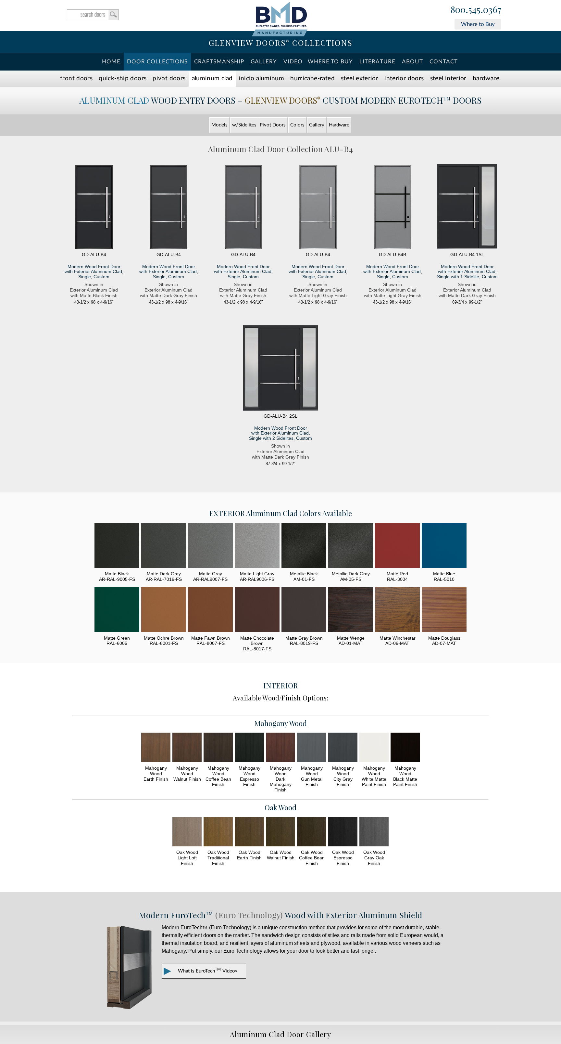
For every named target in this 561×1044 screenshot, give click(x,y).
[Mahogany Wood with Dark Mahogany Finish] (280, 748)
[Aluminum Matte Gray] (210, 546)
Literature (377, 61)
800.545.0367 (476, 9)
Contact (444, 61)
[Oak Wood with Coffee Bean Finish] (311, 832)
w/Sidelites (244, 125)
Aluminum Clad (212, 78)
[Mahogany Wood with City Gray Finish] (342, 748)
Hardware (486, 78)
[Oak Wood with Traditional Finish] (218, 832)
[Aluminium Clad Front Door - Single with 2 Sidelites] (280, 368)
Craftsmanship (219, 61)
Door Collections (157, 61)
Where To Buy (330, 61)
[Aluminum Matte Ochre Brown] (163, 610)
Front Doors (76, 78)
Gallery (264, 61)
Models (219, 125)
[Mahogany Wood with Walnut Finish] (187, 748)
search (93, 14)
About (412, 61)
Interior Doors (404, 78)
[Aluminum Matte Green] (116, 610)
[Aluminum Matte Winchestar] (397, 610)
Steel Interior (448, 78)
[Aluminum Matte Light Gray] (257, 546)
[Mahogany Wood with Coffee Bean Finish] (218, 748)
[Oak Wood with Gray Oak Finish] (374, 832)
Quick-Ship (122, 78)
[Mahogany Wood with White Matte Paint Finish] (374, 748)
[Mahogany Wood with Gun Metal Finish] (311, 748)
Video (293, 61)
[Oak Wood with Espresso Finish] (342, 832)
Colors (297, 125)
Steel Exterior (359, 78)
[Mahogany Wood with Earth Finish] (155, 748)
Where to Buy (478, 24)
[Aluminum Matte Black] (116, 546)
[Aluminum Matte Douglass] (444, 610)
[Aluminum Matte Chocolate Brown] (257, 610)
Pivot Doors (169, 78)
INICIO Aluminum (261, 78)
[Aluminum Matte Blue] (444, 546)
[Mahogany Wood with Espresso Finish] (249, 748)
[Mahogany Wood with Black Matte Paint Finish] (405, 748)
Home (111, 61)
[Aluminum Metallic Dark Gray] (350, 546)
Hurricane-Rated (312, 78)
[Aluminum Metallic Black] (303, 546)
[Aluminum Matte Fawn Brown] (210, 610)
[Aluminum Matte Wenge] (350, 610)
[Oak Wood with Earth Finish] (249, 832)
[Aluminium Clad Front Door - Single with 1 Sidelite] (467, 207)
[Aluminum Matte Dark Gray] (163, 546)
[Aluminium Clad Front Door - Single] (93, 208)
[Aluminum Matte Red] (397, 546)
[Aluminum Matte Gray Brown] (303, 610)
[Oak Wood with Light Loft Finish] (187, 832)
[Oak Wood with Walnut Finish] (280, 832)
